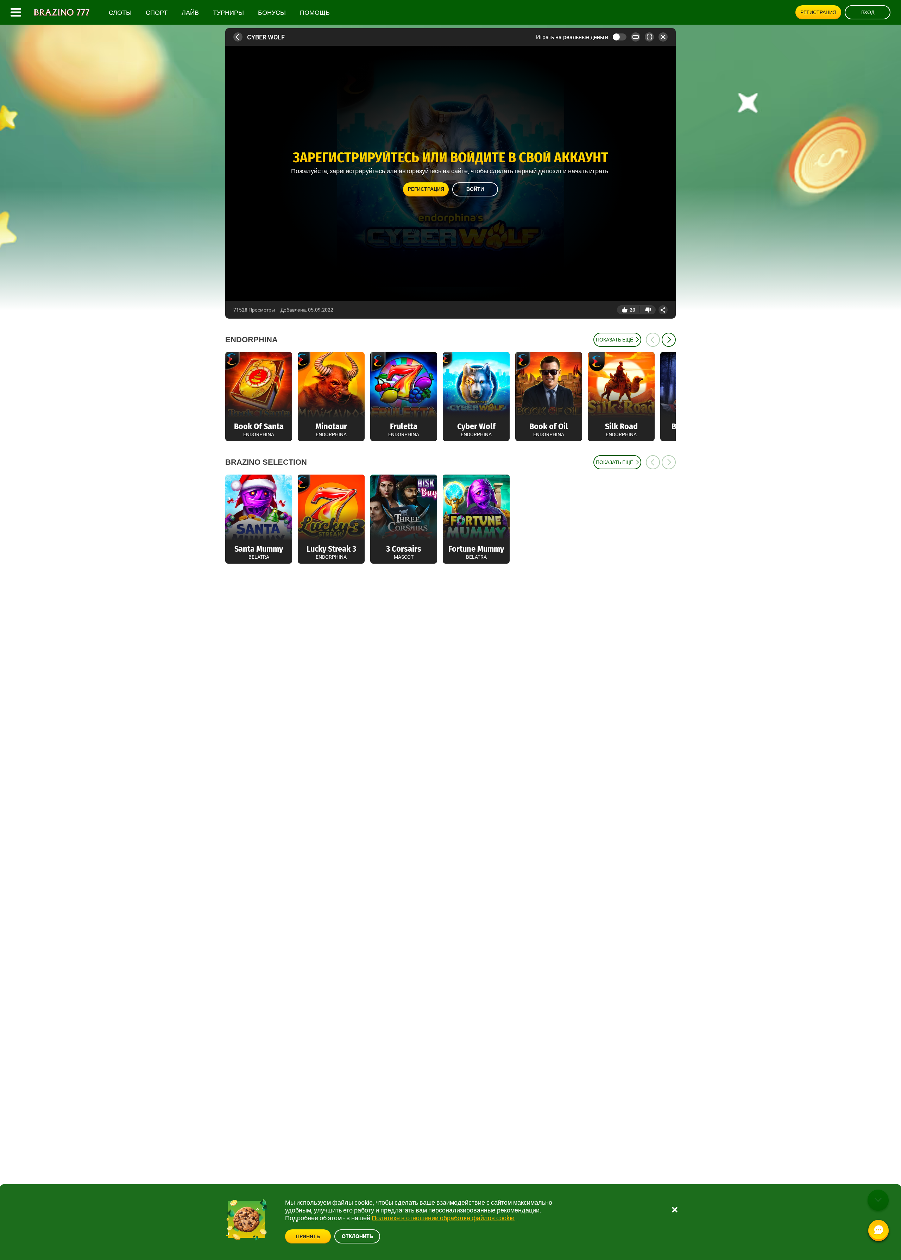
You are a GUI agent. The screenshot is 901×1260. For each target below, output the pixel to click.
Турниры (228, 12)
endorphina (251, 339)
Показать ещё (614, 339)
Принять (308, 1236)
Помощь (315, 12)
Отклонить (357, 1236)
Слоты (120, 12)
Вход (867, 12)
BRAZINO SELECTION (266, 462)
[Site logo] (62, 12)
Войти (475, 189)
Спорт (157, 12)
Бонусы (272, 12)
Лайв (190, 12)
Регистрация (818, 12)
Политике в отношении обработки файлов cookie (443, 1218)
